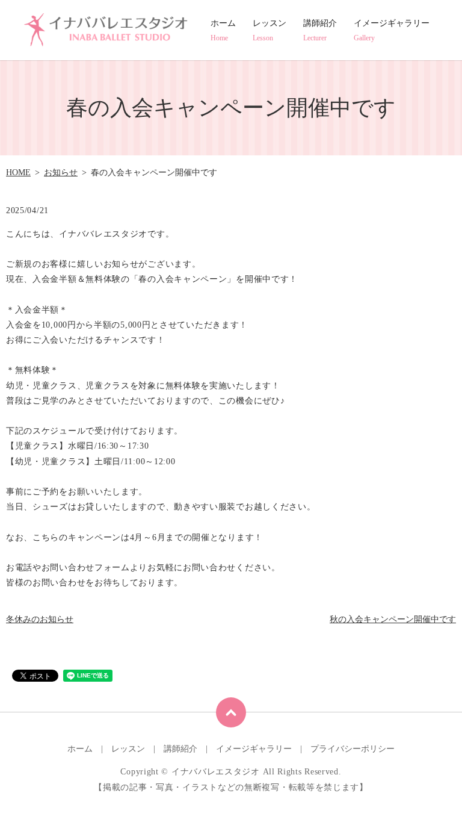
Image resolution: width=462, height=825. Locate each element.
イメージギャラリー (392, 30)
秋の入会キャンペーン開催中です (393, 619)
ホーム (223, 30)
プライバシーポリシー (352, 748)
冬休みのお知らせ (39, 619)
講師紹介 (320, 30)
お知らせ (61, 172)
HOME (18, 172)
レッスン (269, 30)
